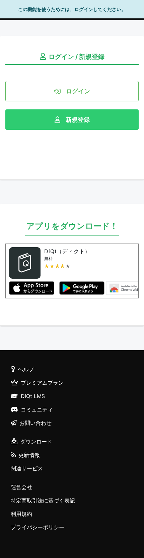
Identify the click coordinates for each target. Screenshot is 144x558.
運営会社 (21, 487)
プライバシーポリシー (37, 527)
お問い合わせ (35, 423)
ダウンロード (36, 441)
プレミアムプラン (42, 382)
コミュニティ (37, 409)
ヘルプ (26, 369)
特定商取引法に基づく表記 (43, 500)
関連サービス (27, 468)
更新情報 (29, 455)
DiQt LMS (33, 396)
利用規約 (21, 513)
